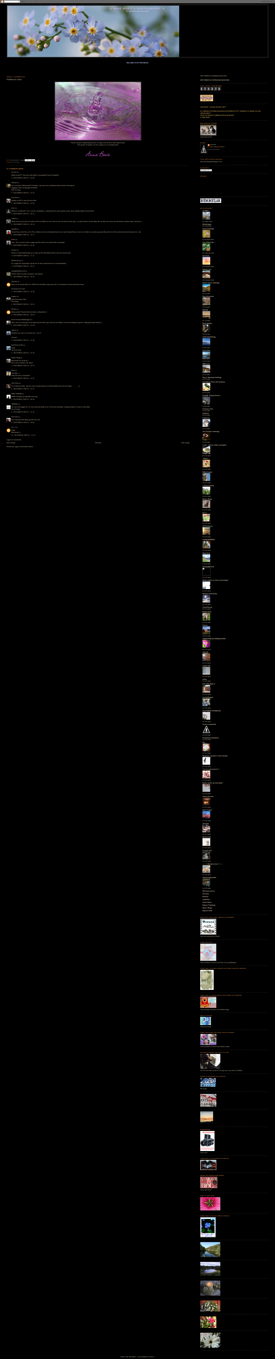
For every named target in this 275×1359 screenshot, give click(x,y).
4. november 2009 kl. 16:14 (22, 224)
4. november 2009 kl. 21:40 (22, 340)
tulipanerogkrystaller (209, 877)
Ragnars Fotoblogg (208, 905)
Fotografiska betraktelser (210, 738)
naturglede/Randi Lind (18, 271)
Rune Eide (14, 417)
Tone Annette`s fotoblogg (210, 431)
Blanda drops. (207, 612)
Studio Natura (207, 902)
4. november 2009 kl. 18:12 (22, 266)
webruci (13, 330)
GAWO (13, 218)
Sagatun (14, 296)
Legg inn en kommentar (14, 440)
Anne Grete (14, 383)
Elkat (13, 370)
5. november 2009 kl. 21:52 (22, 378)
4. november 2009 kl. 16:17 (22, 235)
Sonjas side (206, 666)
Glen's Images (207, 810)
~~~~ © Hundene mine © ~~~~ (212, 864)
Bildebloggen (206, 224)
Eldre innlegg (185, 443)
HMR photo (206, 364)
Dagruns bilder (207, 910)
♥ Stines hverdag (208, 485)
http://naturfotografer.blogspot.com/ (211, 161)
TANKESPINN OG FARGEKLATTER (213, 639)
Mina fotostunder (208, 296)
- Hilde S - (205, 458)
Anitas (204, 679)
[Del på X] (30, 160)
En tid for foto (207, 850)
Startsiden (98, 443)
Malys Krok (206, 553)
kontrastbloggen (207, 697)
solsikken (205, 211)
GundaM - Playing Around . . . (212, 395)
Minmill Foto (206, 837)
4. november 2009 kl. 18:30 (22, 291)
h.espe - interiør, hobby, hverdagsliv (214, 445)
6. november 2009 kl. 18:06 (22, 422)
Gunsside (205, 894)
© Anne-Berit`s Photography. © (137, 8)
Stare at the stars (208, 796)
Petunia (205, 625)
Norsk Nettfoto (207, 323)
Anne (13, 208)
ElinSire (13, 309)
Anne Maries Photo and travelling (213, 382)
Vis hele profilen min (214, 149)
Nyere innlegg (11, 443)
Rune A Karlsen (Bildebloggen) (20, 319)
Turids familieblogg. (209, 337)
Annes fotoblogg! (208, 229)
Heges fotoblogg (16, 393)
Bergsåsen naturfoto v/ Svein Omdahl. (215, 756)
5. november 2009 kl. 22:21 (22, 389)
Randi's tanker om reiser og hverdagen (215, 580)
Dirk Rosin (205, 256)
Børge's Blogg (15, 357)
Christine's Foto (207, 409)
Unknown (14, 281)
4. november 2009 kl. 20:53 (22, 315)
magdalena (206, 899)
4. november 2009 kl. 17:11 (22, 255)
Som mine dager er (208, 684)
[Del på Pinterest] (34, 160)
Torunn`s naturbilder (209, 724)
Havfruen (14, 182)
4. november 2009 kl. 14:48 (22, 178)
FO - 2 (13, 427)
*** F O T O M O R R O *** (210, 769)
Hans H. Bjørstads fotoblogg (211, 377)
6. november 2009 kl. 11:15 (22, 412)
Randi (13, 239)
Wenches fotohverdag (209, 593)
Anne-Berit (213, 144)
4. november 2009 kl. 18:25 (22, 277)
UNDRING (14, 404)
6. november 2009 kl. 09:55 (22, 399)
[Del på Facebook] (32, 160)
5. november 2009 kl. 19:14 (22, 365)
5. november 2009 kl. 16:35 (22, 353)
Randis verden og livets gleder (212, 783)
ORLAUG (205, 652)
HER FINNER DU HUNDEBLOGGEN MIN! (213, 76)
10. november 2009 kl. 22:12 (23, 435)
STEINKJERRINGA (208, 539)
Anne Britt (14, 197)
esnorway (205, 823)
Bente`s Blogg (207, 908)
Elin (203, 742)
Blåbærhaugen (207, 472)
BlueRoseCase (16, 260)
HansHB (14, 229)
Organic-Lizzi (206, 269)
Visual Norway (207, 607)
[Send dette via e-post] (26, 160)
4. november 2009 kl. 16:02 (22, 203)
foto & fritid (206, 350)
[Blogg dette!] (28, 160)
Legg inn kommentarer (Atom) (24, 446)
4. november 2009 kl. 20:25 (22, 304)
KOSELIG (205, 413)
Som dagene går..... (208, 242)
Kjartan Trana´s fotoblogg (210, 283)
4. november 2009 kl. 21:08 (22, 325)
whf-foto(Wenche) (208, 566)
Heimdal (205, 310)
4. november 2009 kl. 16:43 (22, 245)
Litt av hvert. (16, 162)
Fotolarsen (206, 418)
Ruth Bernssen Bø (17, 345)
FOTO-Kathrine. (207, 526)
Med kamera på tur (208, 891)
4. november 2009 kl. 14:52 (22, 193)
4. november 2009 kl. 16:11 (22, 214)
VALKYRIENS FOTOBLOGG (211, 711)
